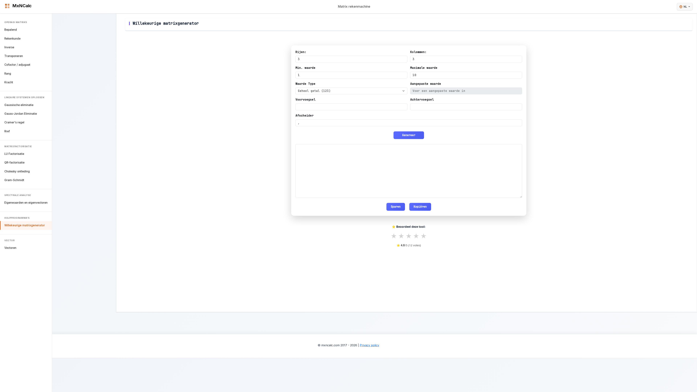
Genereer (408, 135)
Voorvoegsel (305, 99)
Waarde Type (305, 84)
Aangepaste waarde (425, 84)
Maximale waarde (423, 68)
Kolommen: (418, 52)
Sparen (396, 207)
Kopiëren (420, 207)
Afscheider (304, 115)
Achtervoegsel (422, 99)
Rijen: (300, 52)
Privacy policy (369, 345)
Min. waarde (305, 68)
